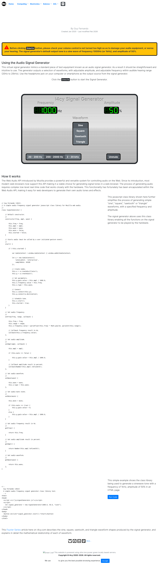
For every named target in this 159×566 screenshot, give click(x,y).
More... (88, 541)
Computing (22, 4)
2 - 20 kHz (73, 156)
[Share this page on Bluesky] (70, 541)
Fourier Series (14, 529)
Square (80, 130)
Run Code (113, 497)
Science (46, 4)
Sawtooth (80, 136)
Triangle (80, 141)
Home (11, 4)
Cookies (54, 561)
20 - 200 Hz (35, 156)
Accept (105, 561)
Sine (80, 125)
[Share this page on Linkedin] (79, 541)
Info (55, 4)
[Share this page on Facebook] (74, 541)
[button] (63, 4)
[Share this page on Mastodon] (84, 541)
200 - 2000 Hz (54, 156)
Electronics (35, 4)
